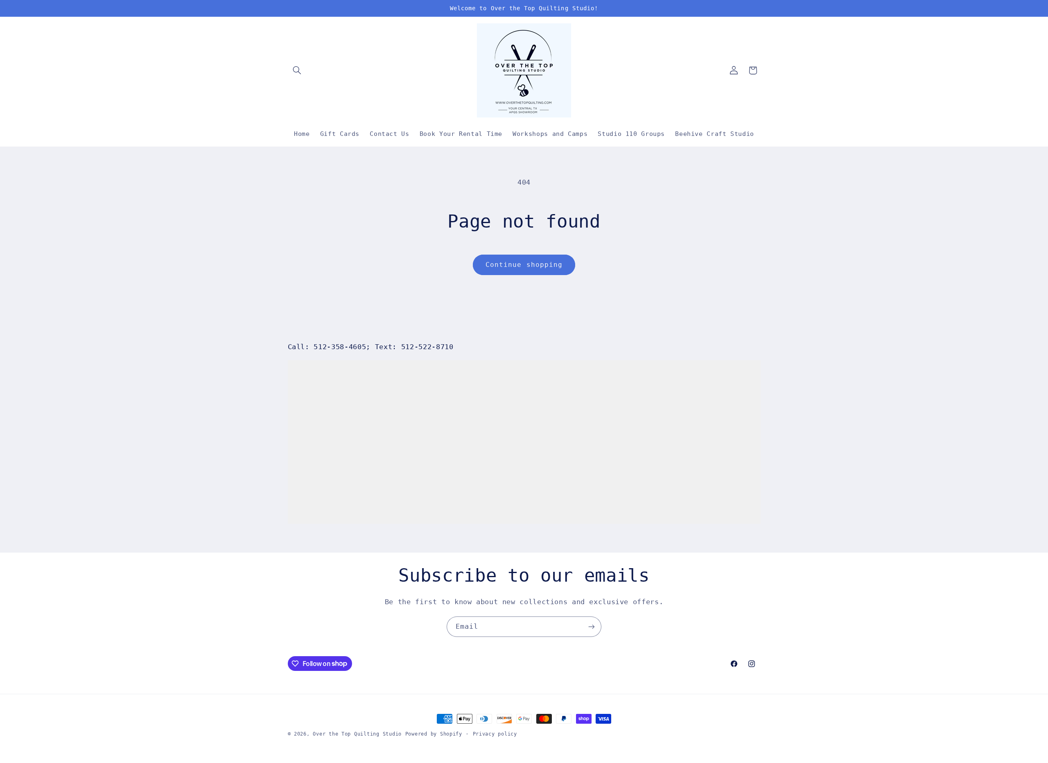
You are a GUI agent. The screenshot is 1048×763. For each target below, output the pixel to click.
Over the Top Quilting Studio (357, 734)
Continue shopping (524, 265)
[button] (297, 70)
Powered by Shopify (433, 734)
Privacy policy (495, 734)
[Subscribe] (591, 626)
